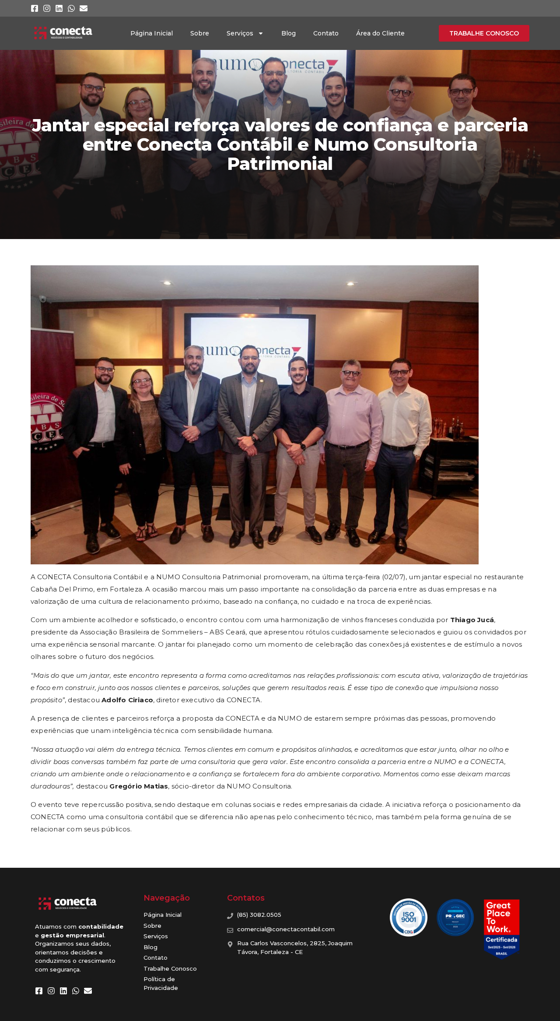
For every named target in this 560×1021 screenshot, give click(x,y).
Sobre (199, 33)
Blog (288, 33)
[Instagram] (47, 8)
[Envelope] (84, 8)
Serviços (240, 33)
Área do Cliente (380, 33)
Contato (326, 33)
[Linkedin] (59, 8)
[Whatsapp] (71, 8)
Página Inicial (151, 33)
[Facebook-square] (34, 8)
